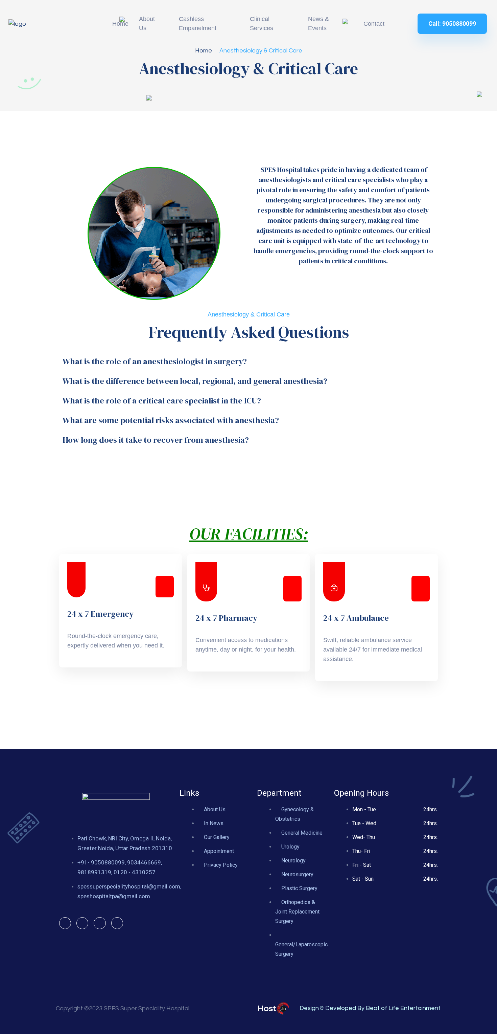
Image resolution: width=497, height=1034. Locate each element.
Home (203, 50)
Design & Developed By (332, 1008)
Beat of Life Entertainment (403, 1008)
